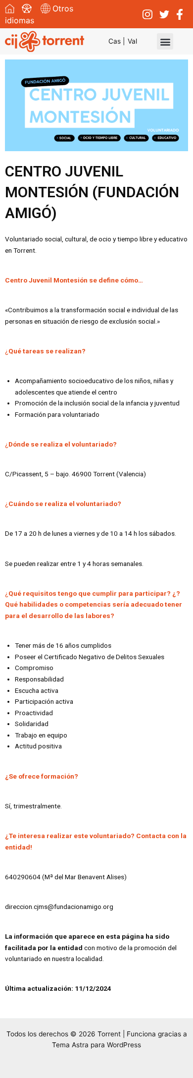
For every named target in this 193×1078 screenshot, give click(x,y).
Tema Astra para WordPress (96, 1045)
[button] (165, 41)
